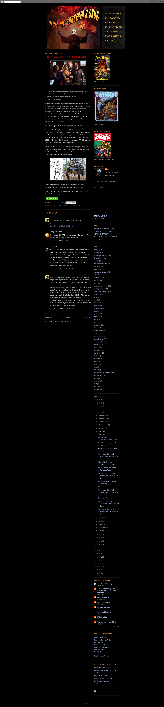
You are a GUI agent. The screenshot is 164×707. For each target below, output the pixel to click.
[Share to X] (71, 202)
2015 (99, 554)
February (102, 527)
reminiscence (99, 339)
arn (95, 333)
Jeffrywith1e (54, 232)
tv (94, 322)
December (102, 415)
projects (97, 305)
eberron (97, 381)
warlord (97, 277)
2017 (99, 547)
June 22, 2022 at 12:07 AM (62, 241)
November (102, 418)
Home (68, 317)
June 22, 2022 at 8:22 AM (61, 268)
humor (96, 358)
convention (98, 336)
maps (96, 319)
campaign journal (100, 272)
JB (51, 217)
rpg (78, 205)
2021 (99, 535)
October (102, 422)
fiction (96, 317)
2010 (99, 570)
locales (96, 297)
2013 (99, 560)
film (95, 311)
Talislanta (97, 684)
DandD (96, 269)
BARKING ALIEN (103, 597)
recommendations (100, 263)
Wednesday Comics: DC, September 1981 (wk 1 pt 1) (108, 511)
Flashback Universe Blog (106, 622)
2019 (99, 541)
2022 (99, 412)
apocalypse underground (103, 372)
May (100, 518)
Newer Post (49, 317)
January (102, 531)
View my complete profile (104, 181)
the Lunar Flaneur (103, 602)
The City (97, 275)
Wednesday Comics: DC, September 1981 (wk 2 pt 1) (108, 475)
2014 (99, 557)
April (100, 521)
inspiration (71, 205)
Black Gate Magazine (101, 667)
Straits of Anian (99, 649)
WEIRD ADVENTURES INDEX (104, 228)
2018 (99, 544)
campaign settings (58, 205)
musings (97, 266)
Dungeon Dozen (100, 637)
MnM (96, 378)
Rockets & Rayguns (105, 498)
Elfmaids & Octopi (103, 607)
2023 (99, 409)
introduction (98, 389)
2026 (99, 400)
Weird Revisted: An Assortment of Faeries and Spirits (108, 503)
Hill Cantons (98, 642)
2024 (99, 406)
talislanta (97, 350)
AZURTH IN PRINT (101, 234)
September (103, 425)
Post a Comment (51, 314)
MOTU (96, 347)
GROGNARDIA (102, 617)
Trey (51, 246)
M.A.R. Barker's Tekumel (103, 678)
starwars (97, 342)
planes (96, 314)
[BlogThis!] (69, 202)
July (100, 431)
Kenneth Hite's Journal (102, 675)
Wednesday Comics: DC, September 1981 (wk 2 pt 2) (108, 456)
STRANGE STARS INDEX (103, 231)
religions (97, 345)
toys (95, 361)
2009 (99, 573)
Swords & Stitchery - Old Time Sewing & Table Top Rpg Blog (106, 590)
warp (96, 367)
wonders (97, 325)
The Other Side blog (104, 584)
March (101, 524)
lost (95, 384)
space (96, 294)
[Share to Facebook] (73, 202)
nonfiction (97, 353)
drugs (96, 364)
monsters (97, 280)
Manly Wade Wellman (102, 681)
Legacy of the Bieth (101, 645)
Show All (116, 627)
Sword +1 (97, 652)
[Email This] (66, 202)
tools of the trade (100, 328)
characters (98, 308)
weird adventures (100, 291)
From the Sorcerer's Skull (103, 640)
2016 (99, 551)
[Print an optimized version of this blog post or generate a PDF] (52, 200)
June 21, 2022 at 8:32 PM (61, 226)
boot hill (97, 386)
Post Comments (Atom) (63, 321)
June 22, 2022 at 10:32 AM (62, 308)
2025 (99, 403)
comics (96, 252)
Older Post (87, 317)
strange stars (99, 289)
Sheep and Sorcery (104, 612)
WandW (97, 370)
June (101, 434)
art (95, 300)
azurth (96, 261)
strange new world (100, 286)
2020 (99, 538)
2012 (99, 563)
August (101, 428)
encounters (98, 375)
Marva (100, 487)
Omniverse (98, 331)
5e (95, 283)
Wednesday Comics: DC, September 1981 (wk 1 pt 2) (108, 492)
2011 (99, 567)
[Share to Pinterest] (75, 202)
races (96, 303)
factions (97, 356)
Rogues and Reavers (101, 647)
